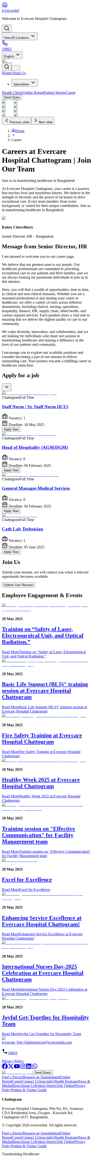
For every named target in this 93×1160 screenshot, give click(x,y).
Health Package (66, 1081)
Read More (44, 654)
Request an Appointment (41, 1077)
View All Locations (16, 37)
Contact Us (30, 1081)
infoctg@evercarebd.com (53, 1042)
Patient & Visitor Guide (29, 1090)
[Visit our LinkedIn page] (29, 1068)
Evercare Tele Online (18, 1042)
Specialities (21, 84)
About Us (27, 1086)
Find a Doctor (12, 1077)
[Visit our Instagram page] (23, 1068)
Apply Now (11, 429)
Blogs (15, 1086)
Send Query (43, 1072)
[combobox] (6, 387)
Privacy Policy (13, 1061)
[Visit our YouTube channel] (17, 1068)
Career (17, 1081)
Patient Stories (46, 1086)
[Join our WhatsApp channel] (35, 1068)
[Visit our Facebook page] (5, 1068)
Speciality (46, 1081)
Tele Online (65, 1086)
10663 (12, 1053)
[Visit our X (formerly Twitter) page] (11, 1068)
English (9, 56)
